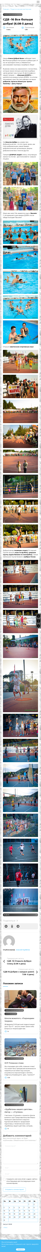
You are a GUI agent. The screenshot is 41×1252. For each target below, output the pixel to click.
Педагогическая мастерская (12, 14)
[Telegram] (18, 926)
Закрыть (21, 1249)
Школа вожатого (10, 1014)
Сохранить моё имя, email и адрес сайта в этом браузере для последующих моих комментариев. (21, 1181)
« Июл (5, 1227)
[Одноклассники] (12, 926)
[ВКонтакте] (6, 926)
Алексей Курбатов (23, 950)
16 (34, 1211)
